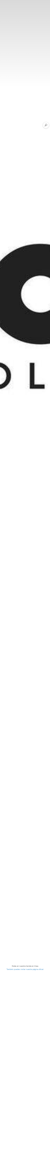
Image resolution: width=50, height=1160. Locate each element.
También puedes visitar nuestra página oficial (25, 969)
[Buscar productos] (45, 125)
